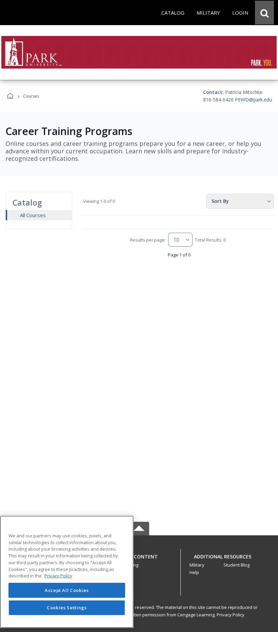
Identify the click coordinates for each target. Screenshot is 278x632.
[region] (67, 572)
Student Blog (236, 565)
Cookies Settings (67, 608)
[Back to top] (139, 560)
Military (197, 565)
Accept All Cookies (67, 590)
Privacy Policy (230, 615)
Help (194, 572)
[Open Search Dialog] (264, 12)
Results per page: (148, 240)
